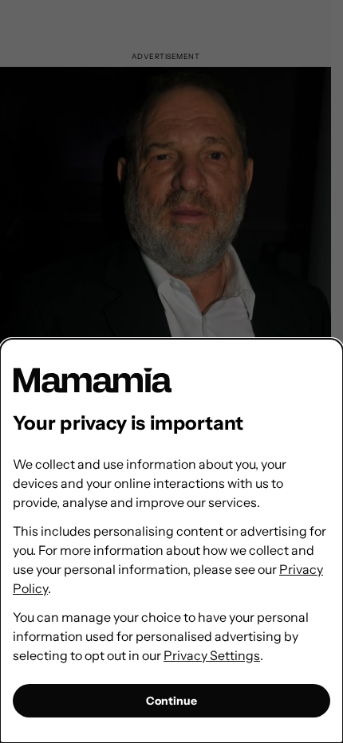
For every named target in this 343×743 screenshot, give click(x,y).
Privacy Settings (212, 655)
